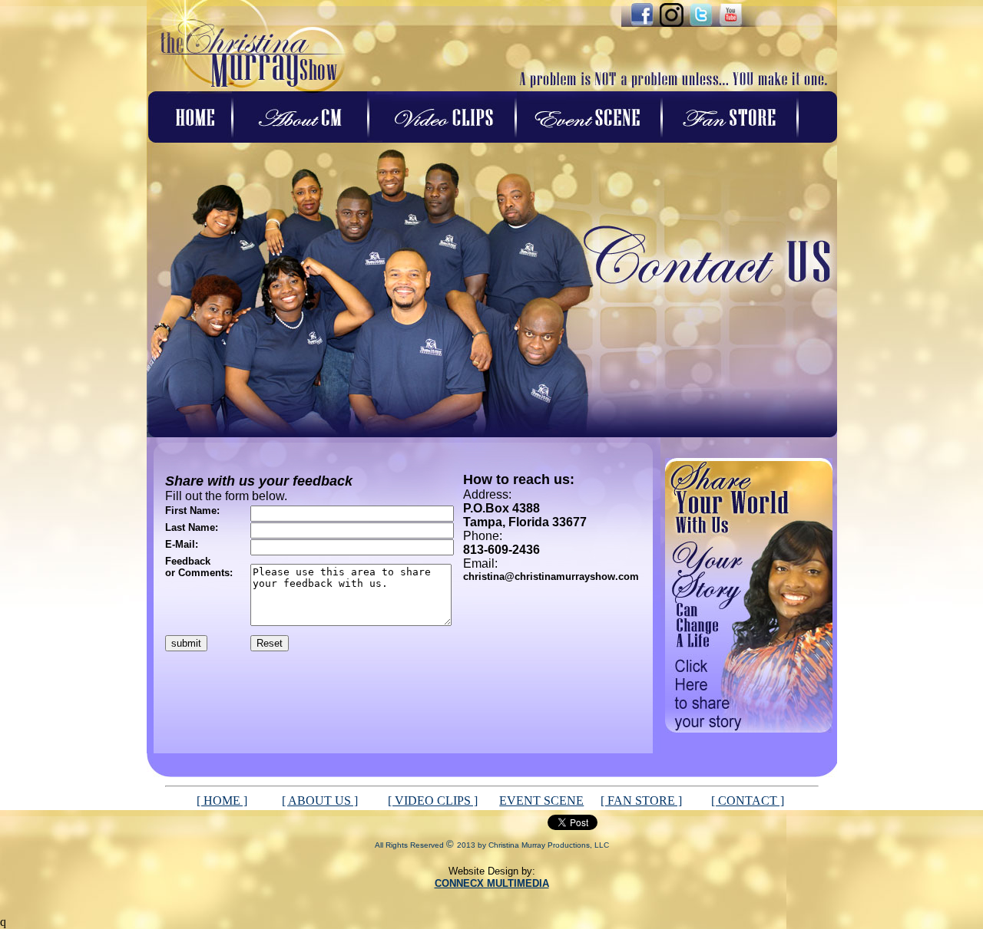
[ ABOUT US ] (320, 800)
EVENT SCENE (541, 800)
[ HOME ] (222, 800)
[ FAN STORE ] (641, 800)
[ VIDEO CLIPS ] (433, 800)
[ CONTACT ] (747, 800)
